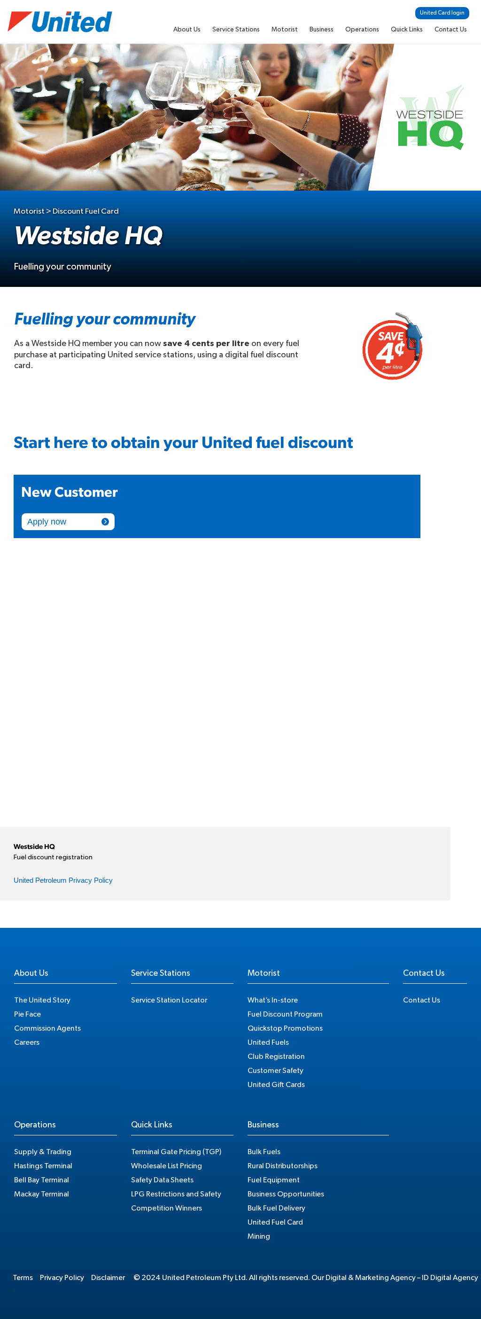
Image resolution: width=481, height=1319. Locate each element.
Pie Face (27, 1014)
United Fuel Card (275, 1222)
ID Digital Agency (450, 1277)
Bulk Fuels (264, 1152)
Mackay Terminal (41, 1194)
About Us (187, 29)
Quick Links (407, 29)
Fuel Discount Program (285, 1014)
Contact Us (450, 29)
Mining (259, 1236)
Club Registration (276, 1056)
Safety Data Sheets (162, 1180)
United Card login (442, 12)
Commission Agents (47, 1028)
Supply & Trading (42, 1152)
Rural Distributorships (283, 1166)
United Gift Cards (276, 1084)
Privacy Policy (62, 1277)
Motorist (285, 29)
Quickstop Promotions (285, 1028)
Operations (362, 29)
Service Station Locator (169, 1000)
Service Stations (236, 29)
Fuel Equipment (274, 1180)
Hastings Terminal (43, 1166)
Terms (23, 1277)
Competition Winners (166, 1208)
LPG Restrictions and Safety (176, 1194)
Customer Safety (275, 1070)
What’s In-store (273, 1000)
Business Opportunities (286, 1194)
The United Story (42, 1000)
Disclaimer (108, 1277)
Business (322, 29)
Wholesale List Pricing (166, 1166)
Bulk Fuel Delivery (276, 1208)
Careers (26, 1042)
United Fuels (268, 1042)
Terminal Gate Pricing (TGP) (176, 1152)
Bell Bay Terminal (41, 1180)
